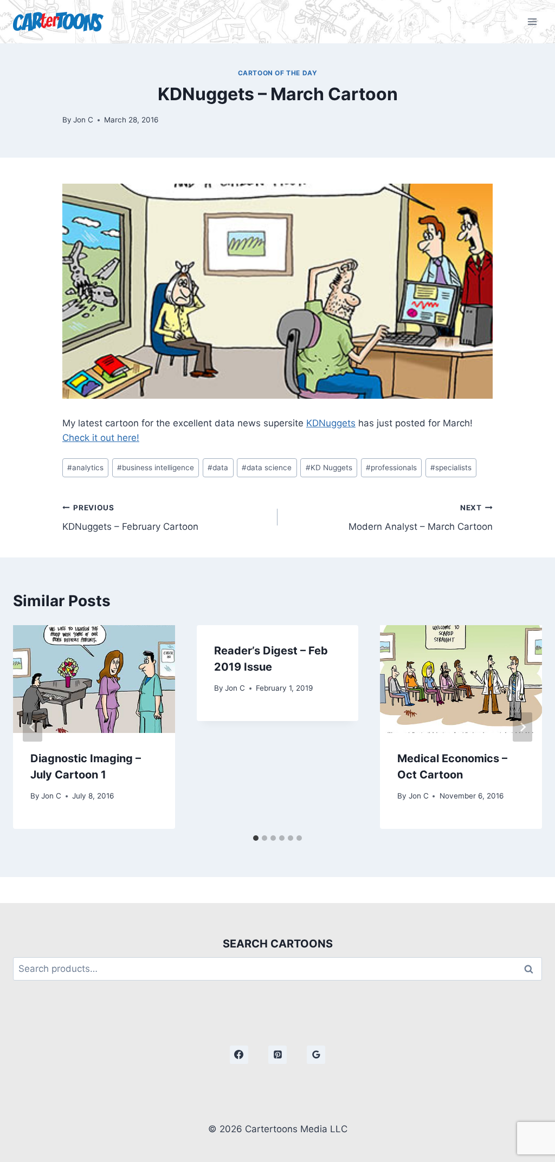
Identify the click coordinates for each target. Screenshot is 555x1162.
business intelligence (155, 467)
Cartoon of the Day (278, 73)
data (218, 467)
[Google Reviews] (316, 1055)
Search (531, 969)
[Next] (522, 727)
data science (267, 467)
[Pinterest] (277, 1055)
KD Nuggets (329, 467)
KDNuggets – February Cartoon (130, 517)
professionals (391, 467)
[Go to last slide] (32, 727)
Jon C (83, 119)
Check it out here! (100, 437)
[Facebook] (239, 1055)
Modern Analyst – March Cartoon (421, 517)
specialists (451, 467)
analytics (85, 467)
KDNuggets (331, 423)
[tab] (256, 838)
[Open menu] (532, 21)
